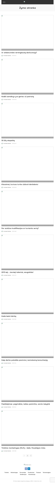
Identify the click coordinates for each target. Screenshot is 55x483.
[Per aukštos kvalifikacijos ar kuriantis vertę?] (27, 208)
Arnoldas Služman (7, 55)
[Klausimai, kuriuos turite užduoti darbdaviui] (27, 164)
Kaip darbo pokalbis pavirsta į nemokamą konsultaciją (24, 360)
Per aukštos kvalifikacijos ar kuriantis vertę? (20, 228)
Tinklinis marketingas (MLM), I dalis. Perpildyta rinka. (23, 448)
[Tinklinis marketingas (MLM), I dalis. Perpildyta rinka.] (27, 428)
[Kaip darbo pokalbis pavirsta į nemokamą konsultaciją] (27, 340)
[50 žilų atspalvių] (27, 120)
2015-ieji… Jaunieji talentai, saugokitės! (17, 272)
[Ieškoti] (50, 2)
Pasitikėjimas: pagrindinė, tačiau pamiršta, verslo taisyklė (25, 404)
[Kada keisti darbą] (27, 296)
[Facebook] (26, 468)
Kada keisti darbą (8, 316)
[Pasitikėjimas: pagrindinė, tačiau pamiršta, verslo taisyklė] (27, 384)
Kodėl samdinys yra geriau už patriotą (17, 96)
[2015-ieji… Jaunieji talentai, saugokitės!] (27, 252)
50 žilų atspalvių (8, 140)
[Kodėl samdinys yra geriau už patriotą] (27, 76)
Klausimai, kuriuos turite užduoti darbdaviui (19, 184)
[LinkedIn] (29, 468)
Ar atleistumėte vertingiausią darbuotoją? (19, 52)
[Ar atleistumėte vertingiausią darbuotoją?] (27, 32)
